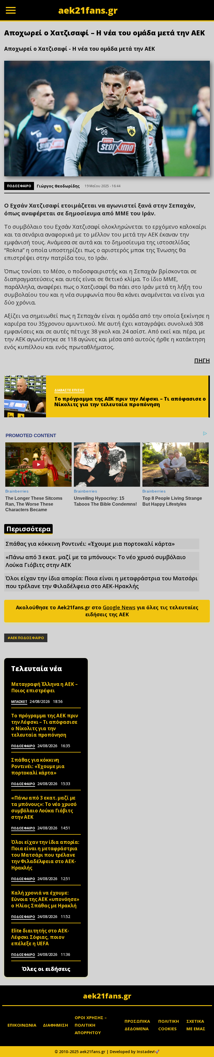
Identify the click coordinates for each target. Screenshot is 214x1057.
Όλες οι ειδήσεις (46, 969)
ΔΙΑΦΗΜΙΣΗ (55, 1025)
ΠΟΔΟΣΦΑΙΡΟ (19, 186)
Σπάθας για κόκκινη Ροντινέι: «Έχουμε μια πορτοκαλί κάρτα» (90, 543)
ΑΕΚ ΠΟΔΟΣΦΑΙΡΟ (27, 637)
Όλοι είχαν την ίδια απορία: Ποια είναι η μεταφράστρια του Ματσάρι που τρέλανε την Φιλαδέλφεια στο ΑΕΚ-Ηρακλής (102, 582)
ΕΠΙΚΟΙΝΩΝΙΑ (22, 1025)
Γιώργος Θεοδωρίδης (58, 186)
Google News (119, 607)
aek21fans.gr (107, 995)
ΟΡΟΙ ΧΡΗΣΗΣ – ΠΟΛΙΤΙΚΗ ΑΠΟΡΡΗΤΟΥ (91, 1025)
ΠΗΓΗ (202, 360)
